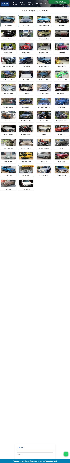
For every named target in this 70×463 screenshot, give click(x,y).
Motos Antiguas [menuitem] (22, 3)
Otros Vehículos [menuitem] (30, 3)
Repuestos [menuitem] (39, 3)
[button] (35, 448)
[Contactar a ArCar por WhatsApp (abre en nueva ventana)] (66, 454)
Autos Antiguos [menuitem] (14, 3)
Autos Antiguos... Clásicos (35, 10)
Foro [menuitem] (46, 3)
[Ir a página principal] (5, 3)
